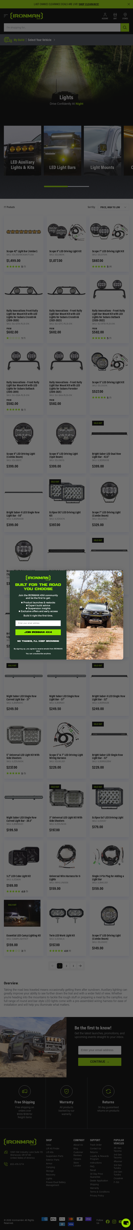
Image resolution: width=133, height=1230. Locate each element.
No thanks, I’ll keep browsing (38, 641)
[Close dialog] (120, 574)
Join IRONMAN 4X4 (38, 632)
